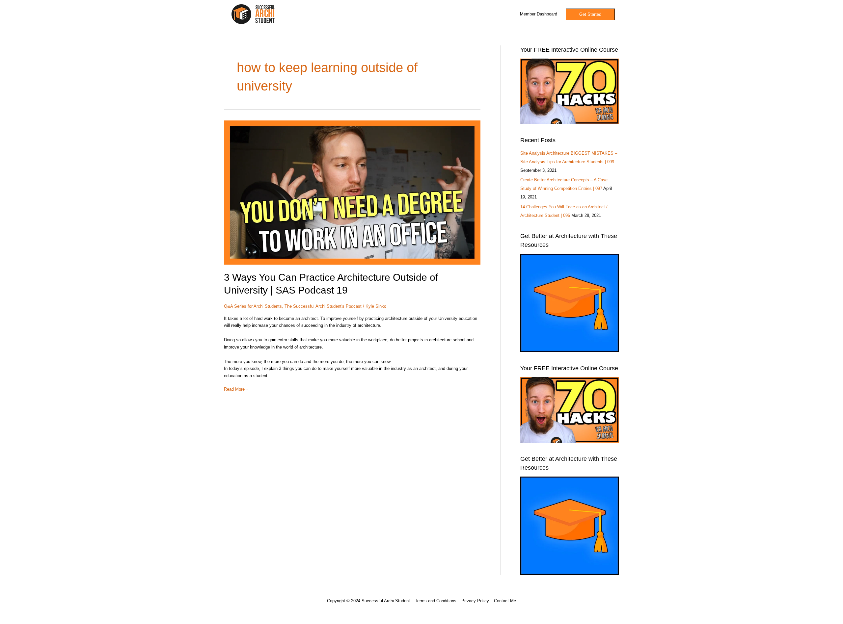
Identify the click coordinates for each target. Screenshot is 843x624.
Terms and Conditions (435, 600)
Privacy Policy (475, 600)
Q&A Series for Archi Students (253, 306)
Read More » (236, 389)
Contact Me (505, 600)
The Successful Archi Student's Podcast (323, 306)
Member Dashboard (538, 14)
